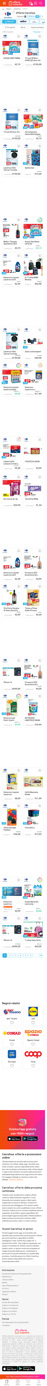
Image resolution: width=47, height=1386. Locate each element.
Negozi (8, 9)
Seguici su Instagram (10, 1308)
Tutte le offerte (7, 1280)
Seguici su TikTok (9, 1314)
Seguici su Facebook (10, 1305)
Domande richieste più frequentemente (16, 1274)
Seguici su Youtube (9, 1311)
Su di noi (5, 1288)
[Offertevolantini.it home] (16, 3)
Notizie (4, 1294)
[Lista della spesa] (36, 3)
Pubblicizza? (7, 1277)
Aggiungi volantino (9, 1291)
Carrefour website (16, 1180)
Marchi (4, 1283)
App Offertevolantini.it (10, 1286)
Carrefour (16, 9)
